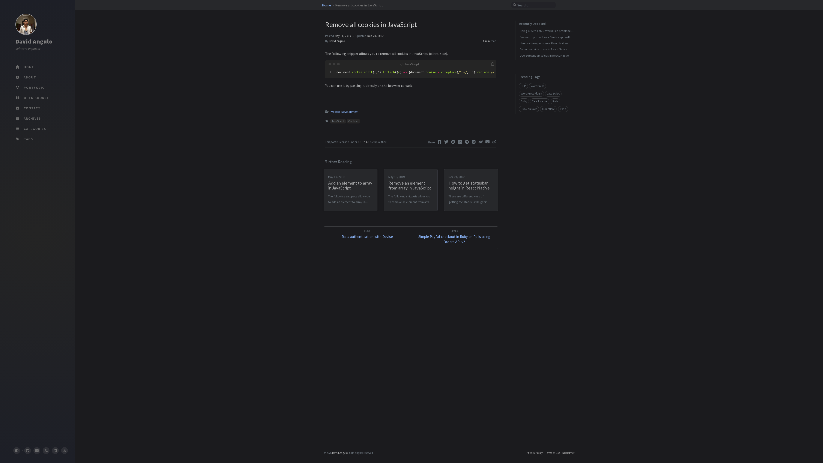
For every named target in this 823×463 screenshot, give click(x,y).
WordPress (537, 86)
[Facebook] (440, 141)
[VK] (474, 141)
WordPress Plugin (531, 93)
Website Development (344, 112)
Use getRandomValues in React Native (544, 55)
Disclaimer (568, 452)
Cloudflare (548, 109)
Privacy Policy (535, 452)
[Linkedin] (461, 141)
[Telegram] (467, 141)
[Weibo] (481, 141)
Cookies (353, 121)
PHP (523, 86)
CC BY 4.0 (364, 142)
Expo (563, 109)
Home (327, 5)
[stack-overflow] (64, 450)
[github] (27, 450)
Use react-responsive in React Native (544, 43)
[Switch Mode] (16, 450)
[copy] (492, 64)
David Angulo (34, 41)
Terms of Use (552, 452)
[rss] (46, 450)
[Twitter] (447, 141)
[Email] (488, 141)
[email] (37, 450)
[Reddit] (454, 141)
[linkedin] (55, 450)
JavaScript (338, 121)
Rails (555, 101)
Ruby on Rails (529, 109)
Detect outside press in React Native (543, 49)
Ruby (524, 101)
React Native (539, 101)
